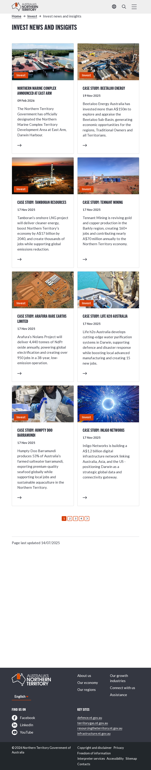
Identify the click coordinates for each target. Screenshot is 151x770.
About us (84, 675)
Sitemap (131, 758)
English (20, 696)
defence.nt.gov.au (89, 718)
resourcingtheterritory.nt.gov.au (99, 728)
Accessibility (115, 758)
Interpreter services (91, 758)
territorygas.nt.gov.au (92, 723)
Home (16, 16)
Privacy (118, 748)
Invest (32, 16)
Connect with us (122, 688)
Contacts (83, 764)
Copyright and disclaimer (94, 748)
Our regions (86, 689)
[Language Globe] (114, 7)
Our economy (87, 682)
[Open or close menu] (134, 7)
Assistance (118, 695)
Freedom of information (94, 753)
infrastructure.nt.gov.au (93, 733)
